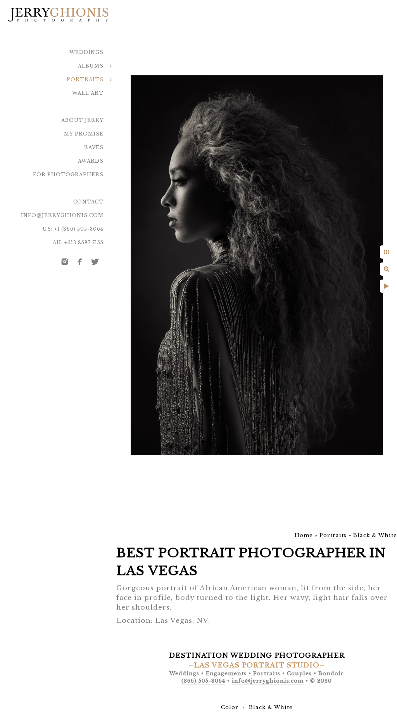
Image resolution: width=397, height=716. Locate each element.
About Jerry (82, 120)
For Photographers (68, 174)
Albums (91, 66)
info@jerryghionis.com (62, 215)
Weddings (86, 52)
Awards (91, 161)
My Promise (84, 134)
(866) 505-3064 (203, 681)
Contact (88, 202)
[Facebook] (79, 261)
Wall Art (88, 93)
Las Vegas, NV (181, 621)
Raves (94, 147)
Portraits (85, 79)
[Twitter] (95, 261)
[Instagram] (64, 261)
